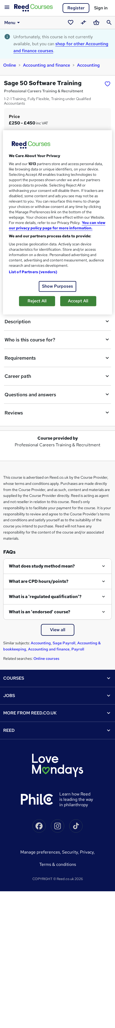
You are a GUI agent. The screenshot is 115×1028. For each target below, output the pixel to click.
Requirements (20, 358)
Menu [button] (9, 22)
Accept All (78, 301)
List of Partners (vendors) (33, 272)
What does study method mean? (42, 566)
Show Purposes (57, 286)
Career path (18, 376)
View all (57, 630)
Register (76, 8)
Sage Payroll (64, 643)
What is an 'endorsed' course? (39, 612)
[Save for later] (107, 84)
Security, (71, 852)
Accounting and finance (46, 65)
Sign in (101, 8)
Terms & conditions (57, 864)
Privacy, (87, 852)
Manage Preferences (40, 852)
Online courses (46, 658)
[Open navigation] (7, 7)
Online (9, 65)
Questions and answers (30, 394)
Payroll (77, 649)
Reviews (14, 413)
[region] (57, 222)
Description (17, 321)
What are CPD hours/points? (38, 581)
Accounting (88, 65)
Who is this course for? (30, 340)
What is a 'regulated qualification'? (45, 596)
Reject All (37, 301)
